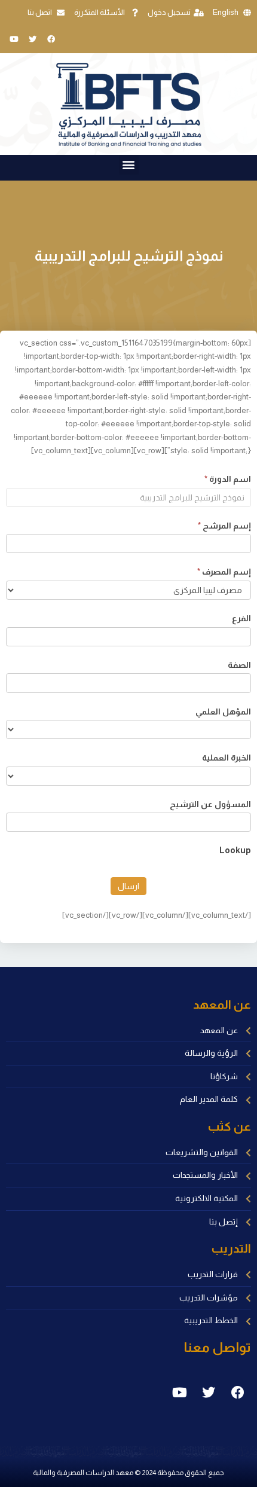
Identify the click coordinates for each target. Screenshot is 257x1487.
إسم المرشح (224, 525)
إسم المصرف (224, 571)
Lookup (235, 850)
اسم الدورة (227, 479)
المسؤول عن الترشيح (210, 804)
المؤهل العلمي (223, 711)
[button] (129, 165)
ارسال (128, 886)
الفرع (241, 618)
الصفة (239, 665)
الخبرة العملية (226, 757)
